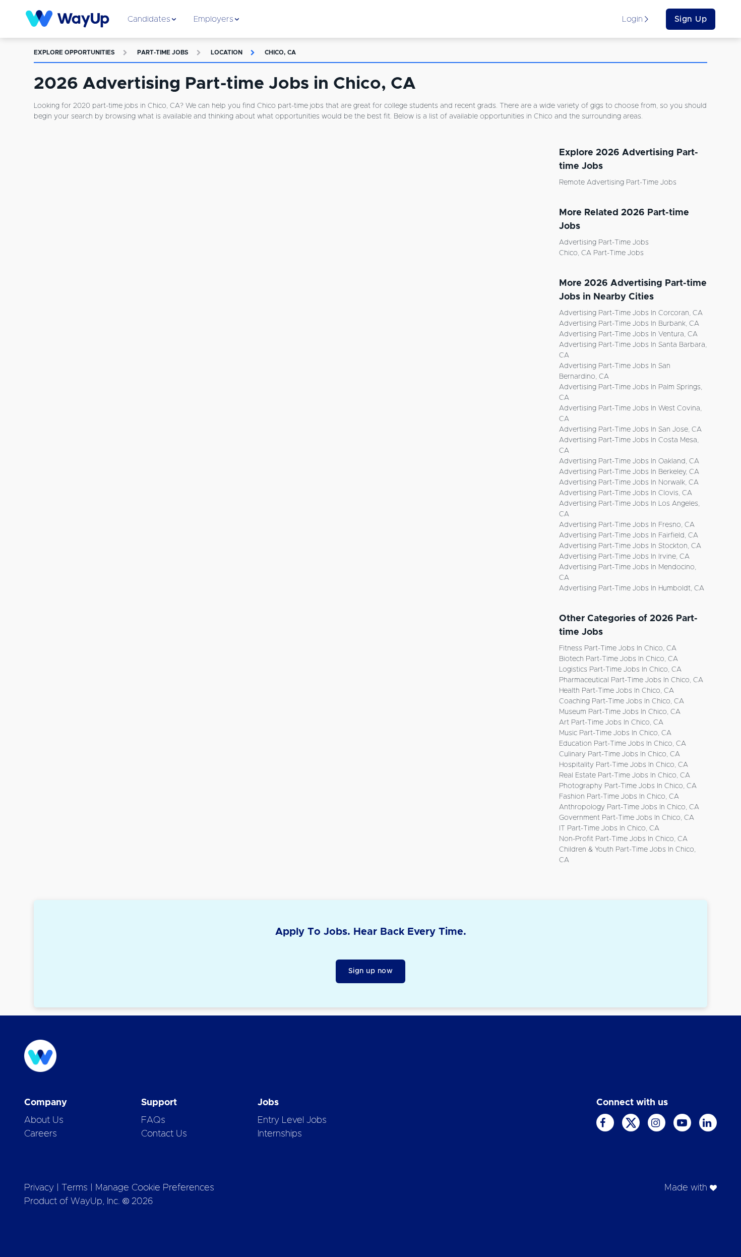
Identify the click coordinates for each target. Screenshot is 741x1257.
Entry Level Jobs (292, 1120)
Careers (40, 1134)
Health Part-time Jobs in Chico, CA (616, 690)
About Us (44, 1120)
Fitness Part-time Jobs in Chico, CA (617, 648)
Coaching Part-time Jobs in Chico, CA (621, 701)
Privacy (39, 1187)
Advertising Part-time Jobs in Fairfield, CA (628, 535)
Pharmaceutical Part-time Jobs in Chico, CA (631, 680)
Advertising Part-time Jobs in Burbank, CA (629, 323)
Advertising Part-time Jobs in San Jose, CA (630, 429)
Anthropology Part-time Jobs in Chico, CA (629, 807)
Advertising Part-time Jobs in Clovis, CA (625, 493)
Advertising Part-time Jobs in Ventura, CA (628, 334)
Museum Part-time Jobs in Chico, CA (620, 711)
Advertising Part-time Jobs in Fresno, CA (627, 524)
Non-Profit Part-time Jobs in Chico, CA (623, 839)
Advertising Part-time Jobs (604, 242)
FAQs (153, 1120)
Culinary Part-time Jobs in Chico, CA (619, 754)
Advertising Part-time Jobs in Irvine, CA (624, 556)
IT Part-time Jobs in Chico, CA (609, 828)
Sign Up (690, 19)
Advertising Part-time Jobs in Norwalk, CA (629, 482)
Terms (74, 1187)
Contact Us (164, 1134)
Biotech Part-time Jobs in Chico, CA (618, 659)
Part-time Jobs (163, 52)
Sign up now (370, 971)
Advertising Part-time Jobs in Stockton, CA (630, 546)
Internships (280, 1134)
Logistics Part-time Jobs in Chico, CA (620, 669)
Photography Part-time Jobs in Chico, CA (628, 786)
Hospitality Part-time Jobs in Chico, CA (623, 764)
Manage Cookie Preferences (154, 1187)
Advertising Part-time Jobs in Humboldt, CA (631, 588)
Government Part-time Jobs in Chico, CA (626, 817)
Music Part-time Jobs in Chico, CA (615, 733)
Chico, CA (280, 52)
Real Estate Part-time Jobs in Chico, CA (624, 775)
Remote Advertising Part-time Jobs (617, 182)
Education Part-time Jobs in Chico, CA (622, 743)
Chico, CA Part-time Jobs (601, 253)
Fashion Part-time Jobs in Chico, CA (619, 796)
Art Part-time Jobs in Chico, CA (611, 722)
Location (226, 52)
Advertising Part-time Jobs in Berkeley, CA (629, 471)
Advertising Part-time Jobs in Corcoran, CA (631, 313)
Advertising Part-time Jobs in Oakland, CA (629, 461)
